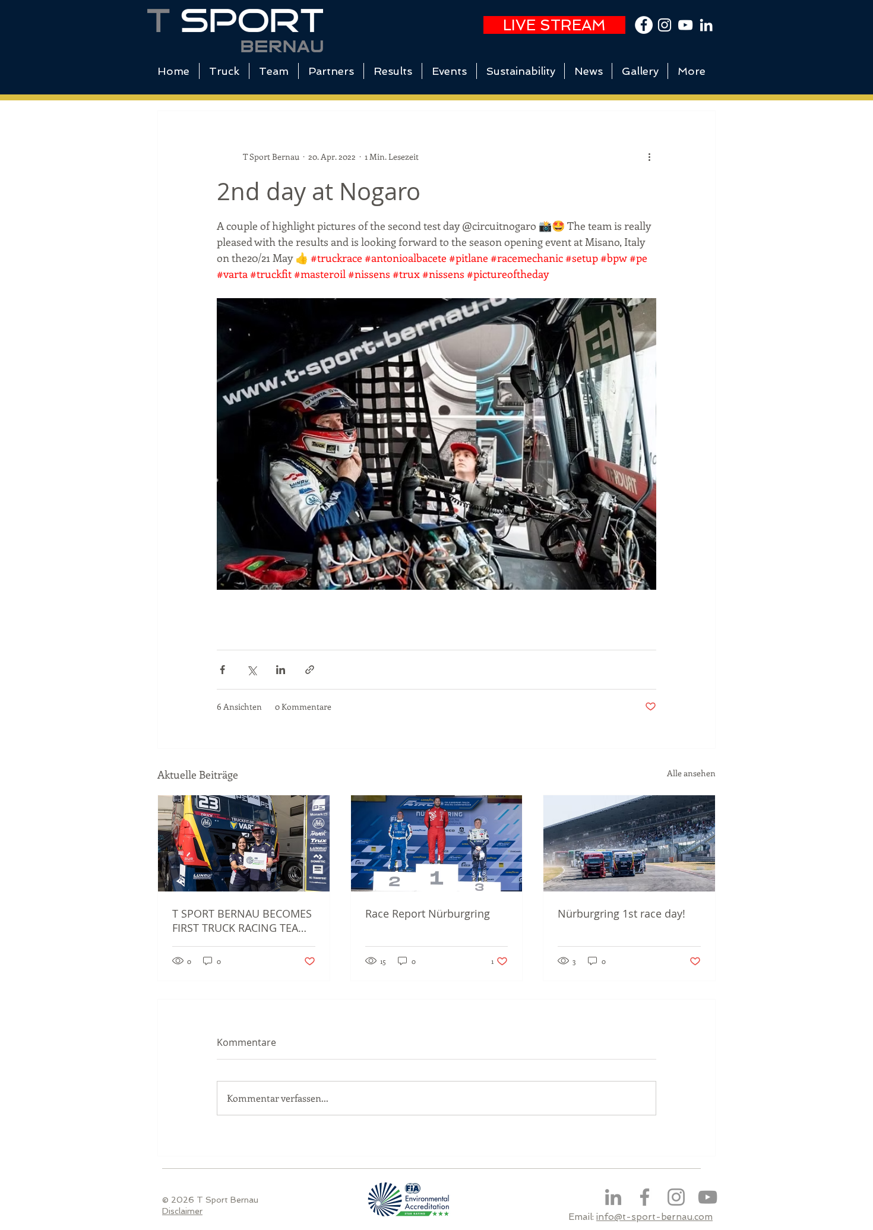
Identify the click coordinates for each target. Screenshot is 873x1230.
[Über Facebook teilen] (222, 669)
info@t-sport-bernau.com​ (654, 1217)
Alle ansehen (691, 773)
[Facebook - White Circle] (644, 25)
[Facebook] (644, 1197)
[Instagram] (676, 1197)
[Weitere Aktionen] (649, 156)
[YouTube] (685, 25)
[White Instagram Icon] (664, 25)
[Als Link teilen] (309, 669)
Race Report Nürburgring (427, 913)
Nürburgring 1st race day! (621, 913)
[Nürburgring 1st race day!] (629, 843)
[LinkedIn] (706, 25)
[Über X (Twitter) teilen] (251, 669)
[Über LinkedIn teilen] (280, 669)
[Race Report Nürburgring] (437, 843)
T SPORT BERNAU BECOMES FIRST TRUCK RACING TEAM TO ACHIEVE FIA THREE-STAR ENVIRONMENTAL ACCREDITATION (242, 920)
